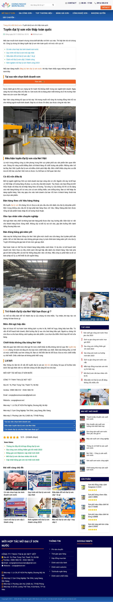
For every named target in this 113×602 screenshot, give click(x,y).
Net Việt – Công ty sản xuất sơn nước (97, 454)
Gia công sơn (25, 13)
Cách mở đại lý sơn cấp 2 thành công (20, 59)
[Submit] (53, 5)
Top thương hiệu (44, 13)
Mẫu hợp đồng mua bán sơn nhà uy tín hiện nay (96, 367)
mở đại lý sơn (71, 599)
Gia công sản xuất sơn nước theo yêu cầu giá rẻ (97, 433)
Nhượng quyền (98, 13)
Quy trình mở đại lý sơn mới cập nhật (20, 53)
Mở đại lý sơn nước (40, 599)
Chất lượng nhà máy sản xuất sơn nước (97, 469)
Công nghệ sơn (80, 13)
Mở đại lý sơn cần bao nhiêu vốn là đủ (21, 456)
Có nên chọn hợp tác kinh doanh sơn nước (22, 49)
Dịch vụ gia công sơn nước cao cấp (95, 361)
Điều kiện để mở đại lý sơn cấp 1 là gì (20, 56)
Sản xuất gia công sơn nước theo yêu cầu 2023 (96, 334)
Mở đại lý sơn (8, 13)
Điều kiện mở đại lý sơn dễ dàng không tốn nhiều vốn (95, 381)
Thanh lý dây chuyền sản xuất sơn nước (97, 418)
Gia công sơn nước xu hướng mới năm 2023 (94, 354)
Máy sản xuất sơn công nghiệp (98, 439)
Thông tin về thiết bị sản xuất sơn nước (97, 447)
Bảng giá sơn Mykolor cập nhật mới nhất (22, 453)
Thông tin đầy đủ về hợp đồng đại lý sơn (23, 446)
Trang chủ (6, 25)
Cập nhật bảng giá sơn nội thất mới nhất (22, 460)
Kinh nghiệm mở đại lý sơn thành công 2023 (23, 63)
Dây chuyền (8, 17)
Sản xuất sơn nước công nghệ (97, 461)
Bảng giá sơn (62, 13)
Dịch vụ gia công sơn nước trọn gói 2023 (95, 341)
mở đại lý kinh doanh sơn (57, 599)
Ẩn (43, 82)
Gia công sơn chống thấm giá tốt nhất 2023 (24, 450)
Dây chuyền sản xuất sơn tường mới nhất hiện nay (96, 425)
